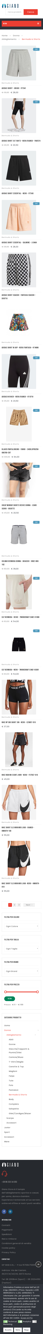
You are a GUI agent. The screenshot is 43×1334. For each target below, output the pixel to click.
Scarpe (10, 1118)
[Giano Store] (10, 1164)
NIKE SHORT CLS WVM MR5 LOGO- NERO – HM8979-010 (21, 885)
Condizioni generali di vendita (16, 1243)
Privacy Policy (9, 1252)
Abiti (11, 1039)
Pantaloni (13, 1090)
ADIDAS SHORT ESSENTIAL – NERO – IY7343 (17, 193)
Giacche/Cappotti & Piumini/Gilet (19, 1051)
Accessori (11, 1122)
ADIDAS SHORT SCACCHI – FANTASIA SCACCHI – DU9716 (19, 297)
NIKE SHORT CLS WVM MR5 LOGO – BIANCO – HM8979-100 (18, 829)
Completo (14, 1104)
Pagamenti (7, 1229)
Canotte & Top (16, 1066)
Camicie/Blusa (16, 1057)
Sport (7, 1132)
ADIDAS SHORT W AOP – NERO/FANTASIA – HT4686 (20, 347)
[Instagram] (10, 1211)
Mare (6, 1141)
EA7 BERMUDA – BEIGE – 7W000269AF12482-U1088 (20, 617)
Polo (11, 1085)
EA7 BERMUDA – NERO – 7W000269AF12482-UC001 (20, 670)
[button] (5, 1321)
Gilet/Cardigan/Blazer (20, 1113)
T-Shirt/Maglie (16, 1061)
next (28, 905)
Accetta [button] (8, 1330)
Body (11, 1099)
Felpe (11, 1076)
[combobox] (21, 926)
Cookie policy (8, 1248)
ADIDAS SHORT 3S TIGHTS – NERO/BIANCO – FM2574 (21, 141)
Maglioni (13, 1071)
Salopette (14, 1108)
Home (5, 35)
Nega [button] (26, 1330)
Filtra (10, 999)
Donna (16, 35)
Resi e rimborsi (9, 1239)
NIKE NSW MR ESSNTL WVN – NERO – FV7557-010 (20, 775)
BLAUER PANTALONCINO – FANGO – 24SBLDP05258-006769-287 (20, 451)
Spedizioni (7, 1234)
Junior (7, 1127)
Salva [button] (18, 1330)
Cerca (30, 12)
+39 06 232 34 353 (9, 1182)
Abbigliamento (9, 39)
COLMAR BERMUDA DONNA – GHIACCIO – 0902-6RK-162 (20, 563)
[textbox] (21, 926)
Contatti (6, 1225)
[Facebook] (4, 1211)
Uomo (7, 1025)
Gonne (12, 1044)
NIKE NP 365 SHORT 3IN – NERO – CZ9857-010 (19, 722)
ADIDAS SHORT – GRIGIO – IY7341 (14, 88)
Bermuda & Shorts (10, 83)
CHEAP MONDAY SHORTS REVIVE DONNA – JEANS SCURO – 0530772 (19, 507)
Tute (11, 1080)
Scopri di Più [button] (27, 1318)
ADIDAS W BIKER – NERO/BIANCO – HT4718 (17, 397)
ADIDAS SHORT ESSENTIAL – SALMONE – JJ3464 (19, 242)
